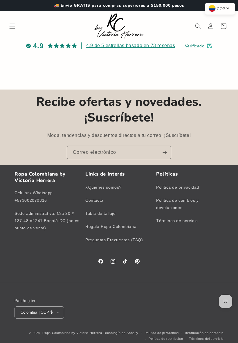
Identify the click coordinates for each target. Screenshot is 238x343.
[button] (12, 26)
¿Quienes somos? (103, 187)
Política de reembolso (166, 338)
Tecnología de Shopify (120, 333)
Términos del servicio (206, 338)
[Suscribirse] (164, 152)
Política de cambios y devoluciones (177, 204)
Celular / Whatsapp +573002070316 (34, 196)
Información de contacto (204, 333)
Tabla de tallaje (100, 213)
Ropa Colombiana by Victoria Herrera (72, 333)
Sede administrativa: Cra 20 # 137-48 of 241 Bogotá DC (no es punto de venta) (47, 220)
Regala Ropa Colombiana (110, 226)
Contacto (94, 200)
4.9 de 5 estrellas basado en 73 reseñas (130, 45)
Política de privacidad (177, 187)
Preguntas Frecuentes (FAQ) (114, 239)
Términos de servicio (177, 220)
